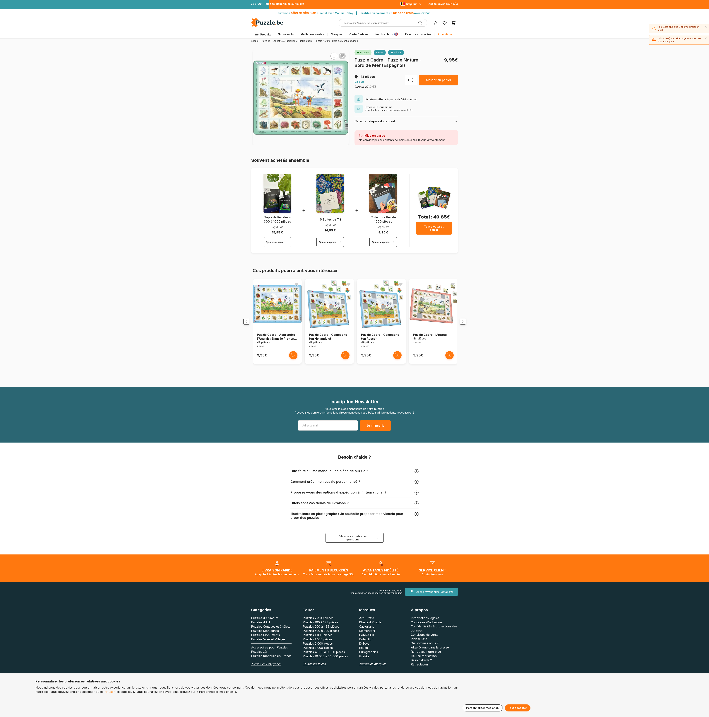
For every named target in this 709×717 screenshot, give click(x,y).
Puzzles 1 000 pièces (317, 635)
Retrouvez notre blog (426, 651)
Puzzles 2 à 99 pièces (318, 618)
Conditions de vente (424, 634)
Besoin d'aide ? (421, 660)
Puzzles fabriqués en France (271, 656)
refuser (110, 692)
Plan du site (419, 639)
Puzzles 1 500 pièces (317, 639)
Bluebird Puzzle (370, 622)
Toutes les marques (372, 664)
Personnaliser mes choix (482, 707)
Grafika (364, 656)
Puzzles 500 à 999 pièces (321, 631)
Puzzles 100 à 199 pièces (320, 622)
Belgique (411, 4)
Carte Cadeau (358, 34)
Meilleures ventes (312, 34)
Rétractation (419, 664)
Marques (336, 34)
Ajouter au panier (438, 80)
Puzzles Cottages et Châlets (270, 626)
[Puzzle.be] (267, 26)
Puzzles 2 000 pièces (318, 643)
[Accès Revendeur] (455, 5)
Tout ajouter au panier (434, 228)
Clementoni (367, 631)
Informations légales (425, 618)
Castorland (366, 626)
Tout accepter (517, 707)
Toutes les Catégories (266, 664)
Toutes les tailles (314, 664)
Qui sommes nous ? (425, 643)
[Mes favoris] (444, 22)
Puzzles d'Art (260, 622)
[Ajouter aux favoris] (342, 55)
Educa (363, 648)
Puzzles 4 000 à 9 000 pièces (324, 652)
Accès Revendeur (440, 3)
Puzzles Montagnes (265, 631)
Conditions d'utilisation (426, 622)
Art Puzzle (366, 618)
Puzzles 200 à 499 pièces (321, 626)
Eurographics (368, 652)
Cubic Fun (366, 639)
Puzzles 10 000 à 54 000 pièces (325, 656)
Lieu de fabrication (424, 656)
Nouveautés (286, 34)
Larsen (359, 81)
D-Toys (364, 643)
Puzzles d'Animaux (264, 618)
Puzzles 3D (259, 651)
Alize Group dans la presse (430, 647)
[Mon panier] (453, 22)
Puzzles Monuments (265, 635)
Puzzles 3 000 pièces (318, 648)
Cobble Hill (366, 635)
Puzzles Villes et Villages (268, 639)
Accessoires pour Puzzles (269, 647)
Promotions (445, 34)
